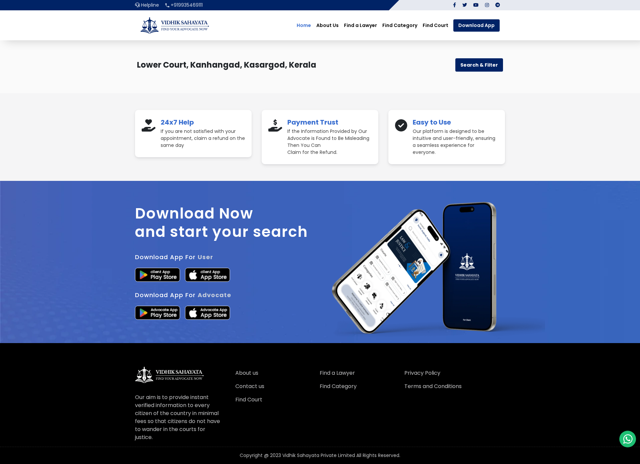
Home (304, 25)
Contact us (249, 386)
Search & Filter (479, 65)
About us (246, 373)
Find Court (435, 25)
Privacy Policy (422, 373)
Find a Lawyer (360, 25)
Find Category (399, 25)
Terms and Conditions (433, 386)
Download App (476, 25)
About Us (327, 25)
